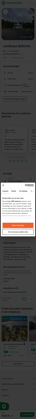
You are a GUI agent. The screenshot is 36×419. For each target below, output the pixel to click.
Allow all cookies (18, 225)
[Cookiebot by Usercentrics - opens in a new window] (25, 185)
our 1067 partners (14, 201)
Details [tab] (13, 191)
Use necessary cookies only (18, 232)
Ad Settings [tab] (23, 191)
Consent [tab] (5, 191)
